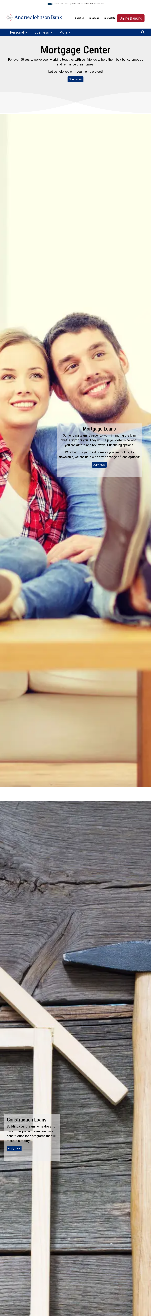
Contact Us (109, 18)
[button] (143, 32)
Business (42, 32)
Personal (17, 32)
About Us (79, 18)
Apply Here (99, 464)
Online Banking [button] (131, 18)
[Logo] (34, 18)
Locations (94, 18)
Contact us (75, 79)
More (63, 32)
